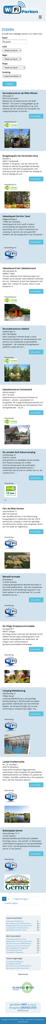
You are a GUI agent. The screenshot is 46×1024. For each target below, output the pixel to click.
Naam (5, 37)
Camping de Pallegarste (14, 921)
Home (22, 1019)
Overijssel (31, 1004)
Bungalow (14, 1007)
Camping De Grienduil (14, 950)
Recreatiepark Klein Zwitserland (17, 968)
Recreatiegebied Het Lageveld (17, 948)
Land (4, 46)
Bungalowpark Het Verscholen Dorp (19, 925)
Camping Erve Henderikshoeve (17, 928)
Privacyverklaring (38, 1019)
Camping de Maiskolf (13, 964)
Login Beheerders (23, 1022)
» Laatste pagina (11, 903)
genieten (15, 1004)
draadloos (29, 1007)
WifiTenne (23, 1010)
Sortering (6, 72)
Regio (4, 55)
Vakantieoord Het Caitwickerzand (18, 946)
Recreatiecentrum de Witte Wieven (18, 923)
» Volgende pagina (20, 899)
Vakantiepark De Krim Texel (16, 930)
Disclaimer (29, 1019)
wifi (24, 1004)
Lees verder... (36, 116)
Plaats (5, 63)
